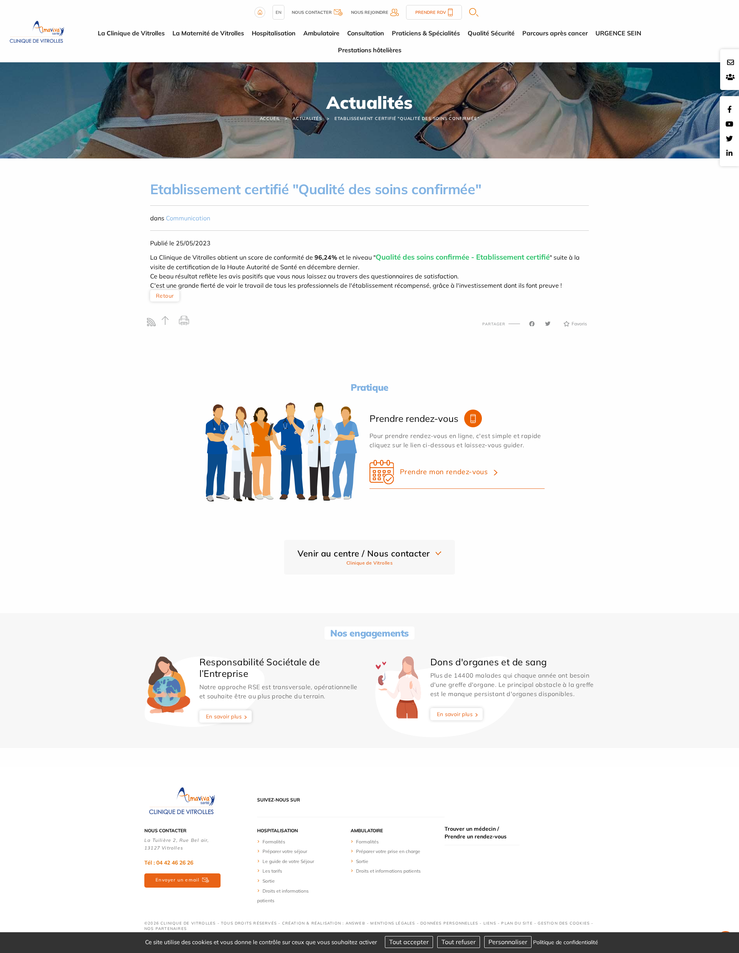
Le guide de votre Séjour (288, 861)
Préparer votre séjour (284, 851)
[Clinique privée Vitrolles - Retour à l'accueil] (36, 30)
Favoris (579, 324)
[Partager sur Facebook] (532, 324)
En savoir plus (224, 716)
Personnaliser (507, 942)
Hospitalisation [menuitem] (274, 33)
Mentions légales (392, 923)
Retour (165, 295)
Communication (188, 218)
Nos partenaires (165, 928)
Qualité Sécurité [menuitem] (491, 33)
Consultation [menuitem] (365, 33)
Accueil (270, 118)
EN (278, 12)
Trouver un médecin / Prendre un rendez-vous (476, 832)
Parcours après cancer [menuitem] (555, 33)
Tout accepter (409, 942)
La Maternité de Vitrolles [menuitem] (208, 33)
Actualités (307, 118)
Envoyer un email (177, 880)
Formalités (273, 842)
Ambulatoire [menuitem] (321, 33)
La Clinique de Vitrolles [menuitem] (131, 33)
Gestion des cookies (564, 923)
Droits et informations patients (388, 871)
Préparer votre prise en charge (388, 851)
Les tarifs (272, 871)
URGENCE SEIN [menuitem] (618, 33)
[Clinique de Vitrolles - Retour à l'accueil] (180, 799)
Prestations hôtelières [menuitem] (369, 50)
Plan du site (516, 923)
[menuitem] (285, 841)
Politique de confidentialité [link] (565, 942)
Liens (489, 923)
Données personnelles (449, 923)
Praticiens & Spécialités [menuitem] (426, 33)
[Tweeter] (548, 324)
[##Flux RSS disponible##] (153, 324)
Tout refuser (458, 942)
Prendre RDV (430, 12)
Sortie (268, 881)
